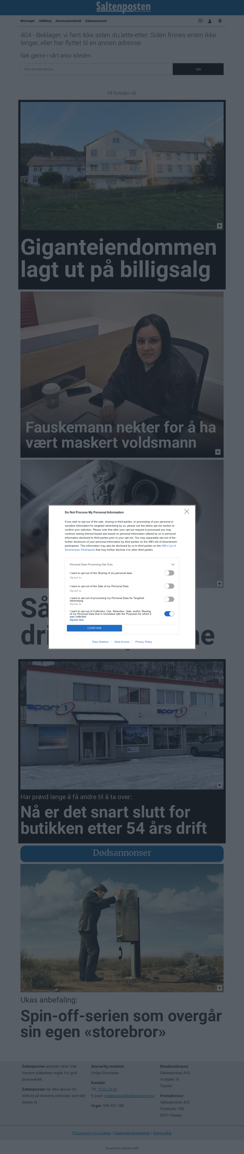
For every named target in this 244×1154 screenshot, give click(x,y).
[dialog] (122, 577)
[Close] (188, 512)
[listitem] (122, 564)
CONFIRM (94, 628)
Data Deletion (100, 641)
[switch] (169, 572)
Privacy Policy (143, 641)
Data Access (122, 641)
